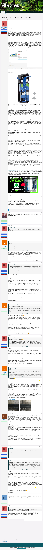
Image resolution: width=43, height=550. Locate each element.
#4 (41, 239)
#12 (41, 505)
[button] (8, 12)
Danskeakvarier (4, 543)
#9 (41, 413)
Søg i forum (7, 13)
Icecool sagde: (11, 264)
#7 (41, 335)
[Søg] (41, 12)
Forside (39, 543)
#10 (41, 446)
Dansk (9, 543)
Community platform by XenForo (21, 545)
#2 (41, 212)
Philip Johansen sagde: (13, 304)
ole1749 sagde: (11, 227)
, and (14, 209)
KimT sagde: (11, 507)
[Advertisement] (21, 529)
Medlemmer (12, 11)
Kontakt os (19, 543)
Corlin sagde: (11, 448)
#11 (41, 494)
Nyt (6, 11)
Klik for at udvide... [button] (25, 250)
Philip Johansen (4, 19)
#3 (41, 225)
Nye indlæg (2, 13)
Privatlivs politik (32, 543)
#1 (41, 21)
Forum (3, 11)
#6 (41, 302)
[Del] (40, 21)
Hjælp (37, 543)
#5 (41, 262)
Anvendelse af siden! (25, 543)
